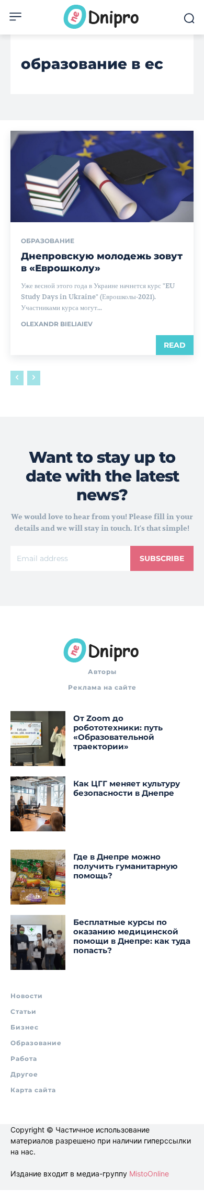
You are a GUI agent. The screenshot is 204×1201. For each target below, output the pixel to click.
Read (175, 345)
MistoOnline (149, 1173)
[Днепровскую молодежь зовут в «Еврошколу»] (102, 176)
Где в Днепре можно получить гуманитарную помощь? (125, 866)
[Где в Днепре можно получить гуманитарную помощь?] (37, 877)
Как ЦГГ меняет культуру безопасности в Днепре (126, 788)
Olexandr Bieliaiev (57, 324)
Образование (47, 241)
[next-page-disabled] (33, 378)
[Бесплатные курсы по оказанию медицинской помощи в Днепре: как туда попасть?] (37, 942)
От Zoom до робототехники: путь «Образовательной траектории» (118, 732)
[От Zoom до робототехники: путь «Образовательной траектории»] (37, 738)
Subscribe (162, 558)
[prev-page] (17, 378)
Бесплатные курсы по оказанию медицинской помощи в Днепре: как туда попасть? (131, 936)
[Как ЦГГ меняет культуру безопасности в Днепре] (37, 803)
